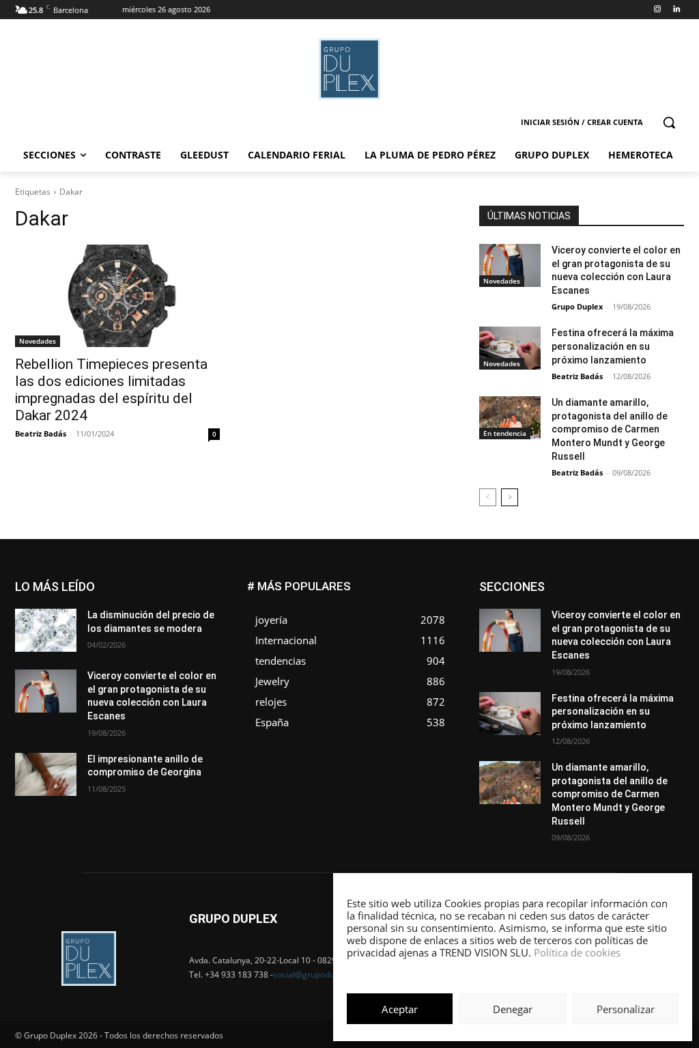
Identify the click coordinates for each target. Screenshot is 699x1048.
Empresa (666, 582)
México (591, 623)
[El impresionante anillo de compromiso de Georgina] (45, 774)
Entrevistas (614, 592)
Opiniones (602, 633)
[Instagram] (657, 10)
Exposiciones (558, 602)
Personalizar (626, 1009)
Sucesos (666, 653)
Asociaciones (547, 582)
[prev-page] (487, 497)
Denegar (512, 1009)
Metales (544, 623)
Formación (663, 602)
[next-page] (509, 497)
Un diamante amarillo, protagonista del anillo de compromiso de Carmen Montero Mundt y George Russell (610, 429)
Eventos (668, 592)
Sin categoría (657, 643)
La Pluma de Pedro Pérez (635, 612)
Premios (540, 643)
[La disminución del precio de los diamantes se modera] (45, 630)
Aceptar (400, 1009)
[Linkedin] (676, 10)
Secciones (594, 643)
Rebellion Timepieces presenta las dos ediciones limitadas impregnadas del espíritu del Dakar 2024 (111, 390)
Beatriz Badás (40, 433)
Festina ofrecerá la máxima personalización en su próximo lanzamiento (613, 346)
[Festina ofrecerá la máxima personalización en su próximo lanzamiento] (510, 348)
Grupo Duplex (577, 306)
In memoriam (545, 612)
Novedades (37, 341)
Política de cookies (577, 952)
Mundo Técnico (653, 623)
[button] (669, 122)
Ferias (613, 602)
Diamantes (611, 582)
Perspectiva (661, 633)
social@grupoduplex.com (321, 974)
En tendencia (504, 433)
